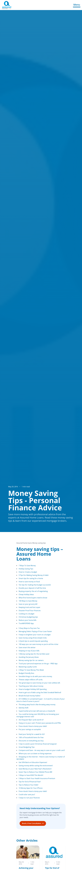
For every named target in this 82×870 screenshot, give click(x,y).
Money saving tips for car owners (31, 660)
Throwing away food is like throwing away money (37, 704)
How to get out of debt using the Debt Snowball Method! (40, 692)
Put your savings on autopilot (30, 729)
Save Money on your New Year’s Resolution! (35, 769)
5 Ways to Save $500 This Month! (31, 775)
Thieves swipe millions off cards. (31, 680)
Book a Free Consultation (31, 823)
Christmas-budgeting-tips (28, 617)
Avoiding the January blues (29, 657)
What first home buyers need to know (33, 598)
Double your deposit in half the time (32, 588)
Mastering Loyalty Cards (28, 667)
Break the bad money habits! (29, 696)
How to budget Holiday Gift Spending (33, 689)
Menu (76, 4)
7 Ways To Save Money (27, 565)
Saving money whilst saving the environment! (36, 765)
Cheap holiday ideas (26, 594)
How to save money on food (29, 582)
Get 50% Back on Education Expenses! (33, 762)
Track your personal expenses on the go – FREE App (38, 663)
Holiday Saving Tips (26, 569)
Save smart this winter (27, 647)
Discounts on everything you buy (31, 741)
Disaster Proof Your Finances (30, 610)
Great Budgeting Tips (27, 747)
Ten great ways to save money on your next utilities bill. (39, 683)
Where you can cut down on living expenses (35, 753)
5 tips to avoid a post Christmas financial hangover (38, 744)
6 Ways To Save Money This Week (31, 670)
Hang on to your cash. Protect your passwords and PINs (40, 723)
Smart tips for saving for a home (31, 578)
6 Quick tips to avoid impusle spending (33, 641)
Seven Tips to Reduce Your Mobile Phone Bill (35, 772)
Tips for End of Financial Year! (30, 782)
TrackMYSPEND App (26, 623)
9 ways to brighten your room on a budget (35, 635)
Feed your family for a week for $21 (32, 734)
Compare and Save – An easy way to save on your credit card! (42, 750)
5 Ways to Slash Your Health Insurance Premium (37, 778)
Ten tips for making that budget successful (35, 585)
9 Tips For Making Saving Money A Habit (33, 575)
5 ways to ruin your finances (29, 798)
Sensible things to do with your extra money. (35, 676)
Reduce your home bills (27, 620)
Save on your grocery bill (28, 604)
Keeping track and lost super (29, 607)
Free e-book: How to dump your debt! (33, 726)
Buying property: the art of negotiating (33, 591)
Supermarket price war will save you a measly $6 (37, 711)
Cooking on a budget (26, 614)
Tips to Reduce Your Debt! (28, 785)
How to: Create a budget (28, 572)
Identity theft (23, 708)
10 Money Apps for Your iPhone (30, 788)
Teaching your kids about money (31, 686)
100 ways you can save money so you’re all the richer (38, 644)
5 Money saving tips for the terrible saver (34, 654)
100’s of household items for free (31, 737)
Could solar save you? (27, 794)
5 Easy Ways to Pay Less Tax (29, 628)
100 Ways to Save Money (28, 601)
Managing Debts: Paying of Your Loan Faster (35, 631)
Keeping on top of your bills (29, 651)
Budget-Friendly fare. (26, 673)
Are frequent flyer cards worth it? (31, 720)
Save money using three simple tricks (33, 638)
